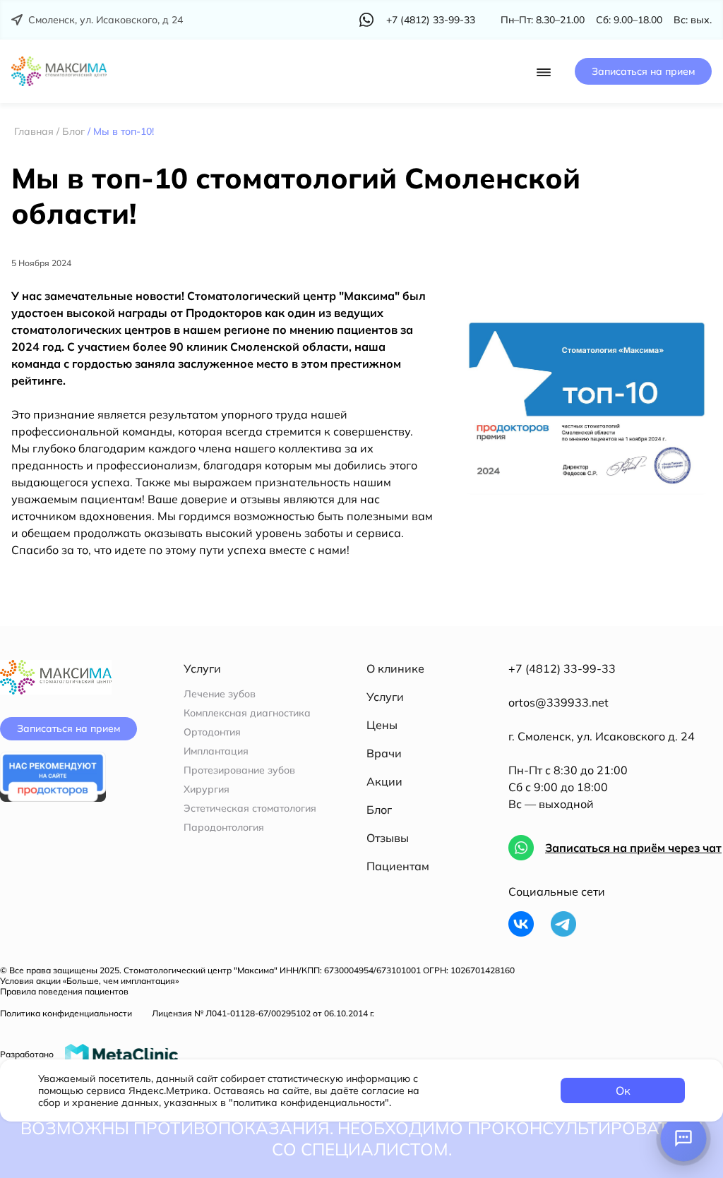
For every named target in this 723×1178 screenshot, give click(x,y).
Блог (379, 810)
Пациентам (397, 866)
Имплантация (216, 751)
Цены (382, 725)
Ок (623, 1090)
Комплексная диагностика (247, 713)
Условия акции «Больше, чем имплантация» (89, 980)
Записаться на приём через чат (633, 848)
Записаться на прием (643, 71)
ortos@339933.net (558, 702)
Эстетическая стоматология (250, 809)
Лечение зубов (220, 694)
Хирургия (206, 789)
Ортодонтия (212, 732)
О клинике (395, 668)
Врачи (384, 753)
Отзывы (387, 838)
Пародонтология (224, 828)
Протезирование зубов (239, 770)
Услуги (385, 697)
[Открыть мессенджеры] (683, 1138)
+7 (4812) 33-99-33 (562, 668)
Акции (384, 781)
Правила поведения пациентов (64, 991)
